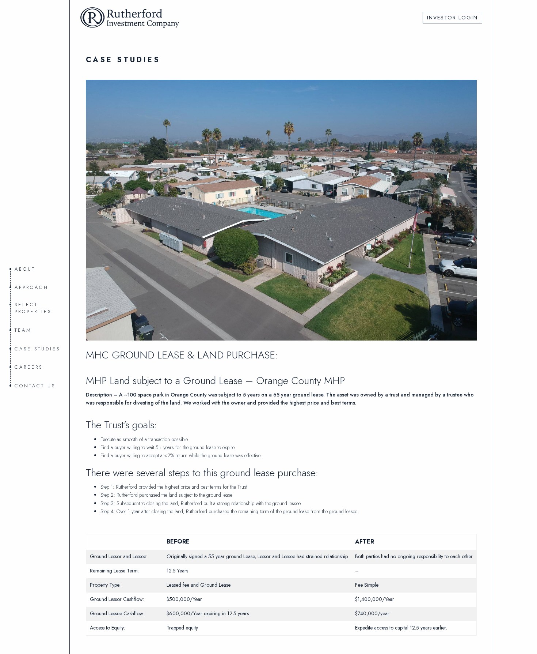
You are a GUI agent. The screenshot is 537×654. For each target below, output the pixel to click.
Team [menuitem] (23, 330)
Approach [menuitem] (32, 287)
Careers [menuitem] (29, 367)
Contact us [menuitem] (35, 385)
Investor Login (452, 17)
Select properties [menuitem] (33, 308)
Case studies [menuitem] (37, 348)
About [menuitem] (25, 269)
